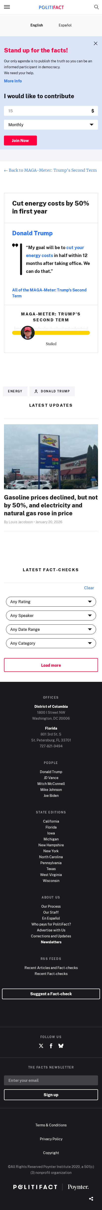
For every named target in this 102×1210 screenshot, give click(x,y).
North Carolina (51, 857)
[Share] (91, 1199)
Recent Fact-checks (51, 974)
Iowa (51, 833)
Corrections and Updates (51, 936)
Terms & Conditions (51, 1125)
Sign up (51, 1094)
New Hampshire (51, 845)
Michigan (51, 839)
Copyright (51, 1153)
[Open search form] (96, 7)
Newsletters (51, 942)
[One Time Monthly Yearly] (51, 125)
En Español (51, 918)
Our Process (51, 906)
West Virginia (51, 875)
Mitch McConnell (51, 784)
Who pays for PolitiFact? (51, 924)
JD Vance (51, 778)
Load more (51, 665)
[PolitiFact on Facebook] (51, 1046)
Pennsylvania (51, 863)
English (36, 25)
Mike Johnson (51, 789)
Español (65, 25)
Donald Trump (32, 233)
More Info (13, 80)
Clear (89, 587)
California (51, 821)
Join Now (20, 140)
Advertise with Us (51, 930)
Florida (51, 827)
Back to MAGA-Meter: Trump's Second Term (50, 170)
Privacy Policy (51, 1139)
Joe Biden (51, 795)
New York (51, 851)
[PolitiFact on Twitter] (41, 1046)
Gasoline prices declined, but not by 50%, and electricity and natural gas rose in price (51, 505)
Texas (51, 869)
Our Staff (51, 912)
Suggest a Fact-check (51, 993)
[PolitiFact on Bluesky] (60, 1046)
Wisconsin (51, 880)
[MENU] (9, 7)
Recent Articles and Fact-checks (51, 968)
